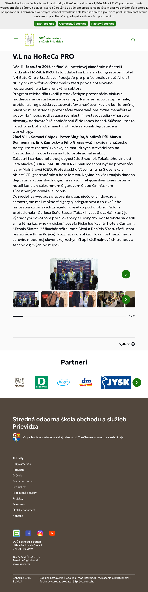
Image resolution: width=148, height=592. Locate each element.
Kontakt (18, 515)
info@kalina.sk (30, 560)
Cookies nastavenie (52, 578)
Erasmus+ (19, 504)
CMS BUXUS (22, 579)
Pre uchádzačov (23, 481)
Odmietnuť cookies (72, 23)
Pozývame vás (22, 464)
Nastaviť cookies (102, 23)
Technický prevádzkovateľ (56, 581)
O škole (17, 475)
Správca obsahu (84, 581)
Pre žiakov (19, 487)
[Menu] (16, 40)
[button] (133, 40)
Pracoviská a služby (25, 492)
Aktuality (18, 458)
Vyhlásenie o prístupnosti (113, 578)
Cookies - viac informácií (81, 578)
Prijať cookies (44, 23)
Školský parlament (24, 510)
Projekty (18, 498)
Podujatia (18, 469)
